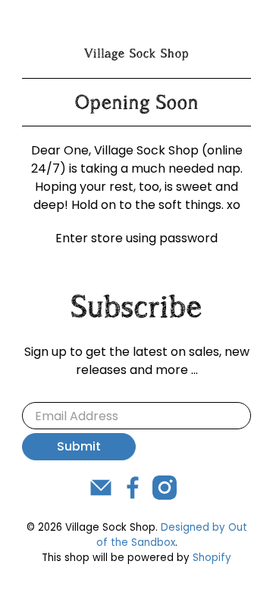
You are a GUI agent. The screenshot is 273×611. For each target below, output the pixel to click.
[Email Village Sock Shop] (101, 495)
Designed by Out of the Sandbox (171, 535)
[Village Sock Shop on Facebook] (133, 495)
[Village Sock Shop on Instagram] (164, 495)
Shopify (212, 557)
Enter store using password (136, 238)
